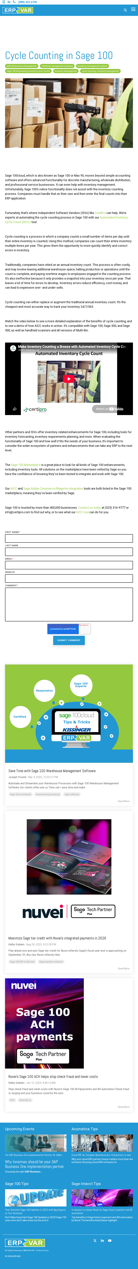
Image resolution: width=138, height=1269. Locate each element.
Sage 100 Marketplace (26, 465)
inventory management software (57, 66)
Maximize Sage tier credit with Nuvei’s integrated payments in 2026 (57, 938)
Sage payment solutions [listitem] (51, 961)
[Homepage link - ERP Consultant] (25, 1245)
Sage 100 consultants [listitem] (20, 794)
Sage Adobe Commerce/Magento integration (53, 488)
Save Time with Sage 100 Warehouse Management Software (52, 770)
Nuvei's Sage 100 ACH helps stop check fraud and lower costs (53, 1076)
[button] (133, 9)
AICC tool (82, 512)
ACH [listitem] (12, 1100)
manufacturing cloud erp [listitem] (48, 794)
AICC (13, 488)
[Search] (125, 10)
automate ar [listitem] (25, 1100)
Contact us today (89, 507)
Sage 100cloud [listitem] (72, 794)
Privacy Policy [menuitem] (42, 1250)
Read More (124, 801)
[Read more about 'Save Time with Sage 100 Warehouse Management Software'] (69, 713)
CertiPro (100, 213)
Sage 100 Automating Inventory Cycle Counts (28, 71)
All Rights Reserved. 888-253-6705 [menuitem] (19, 1250)
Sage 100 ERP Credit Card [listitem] (22, 961)
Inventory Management (66, 71)
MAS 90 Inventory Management (22, 66)
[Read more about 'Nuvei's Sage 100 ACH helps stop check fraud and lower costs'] (69, 1023)
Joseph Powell (17, 777)
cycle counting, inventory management (100, 71)
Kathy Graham (16, 944)
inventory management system (92, 66)
